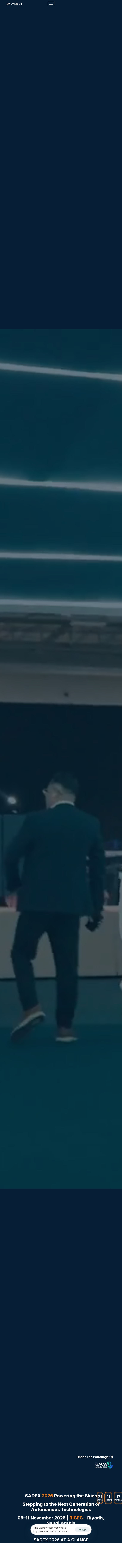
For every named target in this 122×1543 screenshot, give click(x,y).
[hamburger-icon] (51, 4)
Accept (82, 1529)
